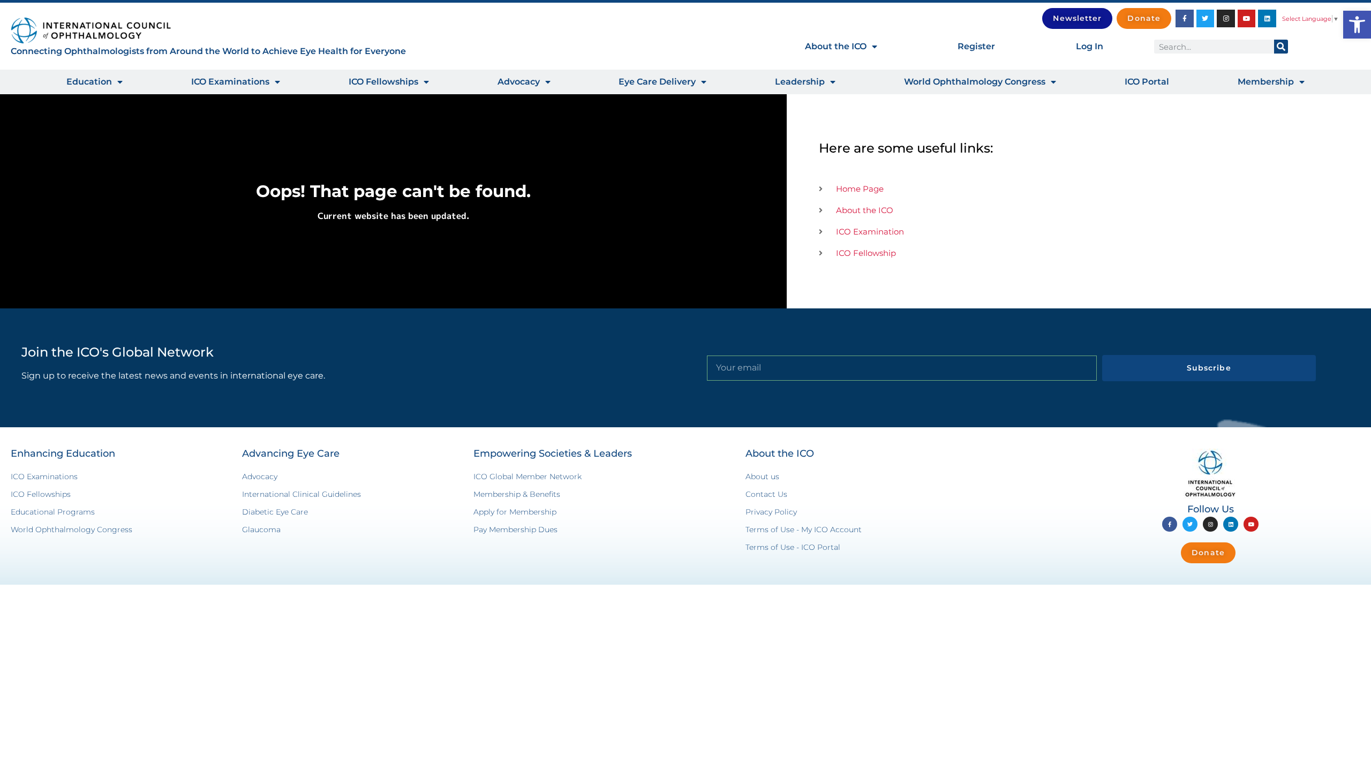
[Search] (1281, 47)
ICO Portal (1147, 82)
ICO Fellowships (383, 82)
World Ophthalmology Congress (974, 82)
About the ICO (836, 46)
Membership (1266, 82)
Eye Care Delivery (657, 82)
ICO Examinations (230, 82)
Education (89, 82)
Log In (1089, 46)
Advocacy (519, 82)
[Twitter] (1205, 19)
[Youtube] (1247, 19)
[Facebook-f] (1185, 19)
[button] (1357, 25)
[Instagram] (1226, 19)
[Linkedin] (1267, 19)
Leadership (800, 82)
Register (976, 46)
